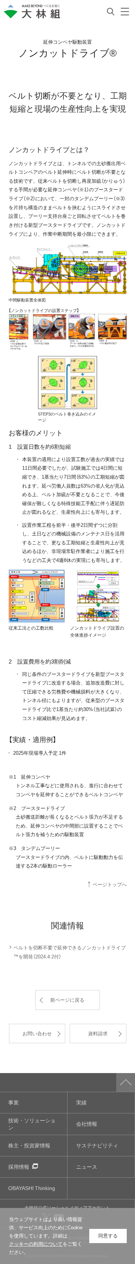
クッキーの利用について (36, 1244)
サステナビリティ (97, 1145)
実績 (81, 1102)
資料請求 (98, 1033)
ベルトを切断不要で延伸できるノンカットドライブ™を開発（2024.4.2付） (70, 952)
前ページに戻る (67, 999)
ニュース (86, 1167)
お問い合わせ (37, 1033)
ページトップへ (110, 884)
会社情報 (86, 1124)
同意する (108, 1236)
